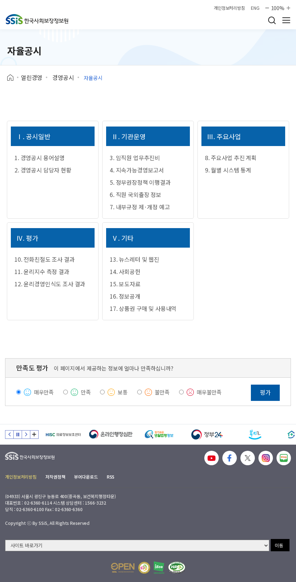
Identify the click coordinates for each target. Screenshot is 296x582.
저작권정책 (55, 477)
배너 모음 (34, 434)
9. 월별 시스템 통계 (228, 170)
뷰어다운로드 (85, 477)
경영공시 (63, 77)
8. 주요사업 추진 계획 (231, 157)
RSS (111, 477)
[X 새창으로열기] (247, 458)
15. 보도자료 (125, 283)
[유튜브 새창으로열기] (211, 458)
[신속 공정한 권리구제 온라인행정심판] (111, 434)
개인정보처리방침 (229, 8)
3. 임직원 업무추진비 (135, 157)
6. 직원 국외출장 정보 (135, 194)
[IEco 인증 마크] (159, 567)
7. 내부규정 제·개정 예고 (140, 206)
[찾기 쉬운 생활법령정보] (159, 434)
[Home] (12, 77)
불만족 (162, 392)
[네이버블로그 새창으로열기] (284, 458)
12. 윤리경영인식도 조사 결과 (49, 283)
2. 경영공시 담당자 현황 (42, 170)
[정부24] (207, 434)
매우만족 (44, 392)
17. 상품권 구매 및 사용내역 (143, 308)
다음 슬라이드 (26, 434)
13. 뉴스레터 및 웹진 (134, 259)
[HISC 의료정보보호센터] (63, 434)
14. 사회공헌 (125, 271)
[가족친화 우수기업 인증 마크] (144, 568)
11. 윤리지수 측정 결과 (41, 271)
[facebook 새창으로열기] (229, 458)
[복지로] (255, 434)
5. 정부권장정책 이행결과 (140, 182)
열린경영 (31, 77)
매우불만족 (209, 392)
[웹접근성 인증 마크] (177, 568)
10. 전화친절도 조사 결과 (44, 259)
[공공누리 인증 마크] (123, 568)
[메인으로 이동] (37, 19)
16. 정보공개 (125, 296)
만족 (86, 392)
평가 (265, 392)
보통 (123, 392)
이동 (279, 545)
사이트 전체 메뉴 (286, 20)
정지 (17, 434)
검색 (272, 20)
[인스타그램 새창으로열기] (265, 458)
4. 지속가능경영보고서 (137, 170)
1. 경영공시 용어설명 (39, 157)
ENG (255, 8)
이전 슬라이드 (9, 434)
